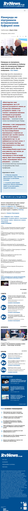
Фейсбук (21, 209)
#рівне (11, 220)
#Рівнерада (4, 221)
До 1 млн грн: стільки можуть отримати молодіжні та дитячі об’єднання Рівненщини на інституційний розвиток (13, 261)
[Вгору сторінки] (25, 504)
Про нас (4, 459)
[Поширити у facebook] (17, 36)
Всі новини (23, 289)
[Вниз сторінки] (25, 508)
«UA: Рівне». (14, 70)
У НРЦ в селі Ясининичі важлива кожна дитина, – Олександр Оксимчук (13, 344)
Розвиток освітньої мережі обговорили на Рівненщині (12, 267)
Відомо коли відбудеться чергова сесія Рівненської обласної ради (11, 255)
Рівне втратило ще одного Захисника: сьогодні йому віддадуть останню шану (13, 413)
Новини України (12, 372)
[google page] (21, 503)
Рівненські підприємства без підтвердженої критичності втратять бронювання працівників (13, 245)
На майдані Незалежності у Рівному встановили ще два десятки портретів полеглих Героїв (12, 422)
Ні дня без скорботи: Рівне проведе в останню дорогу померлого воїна (13, 250)
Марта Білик (13, 30)
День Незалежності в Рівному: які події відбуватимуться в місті (13, 431)
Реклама (4, 467)
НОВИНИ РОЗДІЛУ (22, 404)
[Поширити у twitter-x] (20, 36)
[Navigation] (25, 10)
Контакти (5, 462)
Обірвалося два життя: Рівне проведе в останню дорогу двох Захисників (13, 417)
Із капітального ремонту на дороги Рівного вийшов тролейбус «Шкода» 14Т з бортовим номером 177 (12, 234)
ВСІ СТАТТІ (24, 293)
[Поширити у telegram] (25, 36)
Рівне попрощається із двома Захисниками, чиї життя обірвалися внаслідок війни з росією (13, 278)
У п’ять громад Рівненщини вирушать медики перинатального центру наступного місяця (13, 228)
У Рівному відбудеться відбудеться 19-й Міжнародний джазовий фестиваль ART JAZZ (18, 282)
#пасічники (23, 218)
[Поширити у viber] (23, 36)
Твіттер (16, 208)
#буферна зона (8, 216)
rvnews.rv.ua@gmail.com (8, 206)
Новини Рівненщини (13, 213)
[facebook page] (23, 503)
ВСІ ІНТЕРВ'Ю (23, 326)
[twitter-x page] (25, 503)
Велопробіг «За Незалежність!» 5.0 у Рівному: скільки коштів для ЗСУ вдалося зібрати (13, 240)
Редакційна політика (8, 464)
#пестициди (4, 220)
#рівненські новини (20, 220)
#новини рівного (14, 218)
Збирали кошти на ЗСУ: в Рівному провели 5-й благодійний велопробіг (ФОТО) (14, 436)
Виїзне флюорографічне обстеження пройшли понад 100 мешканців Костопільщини (13, 272)
